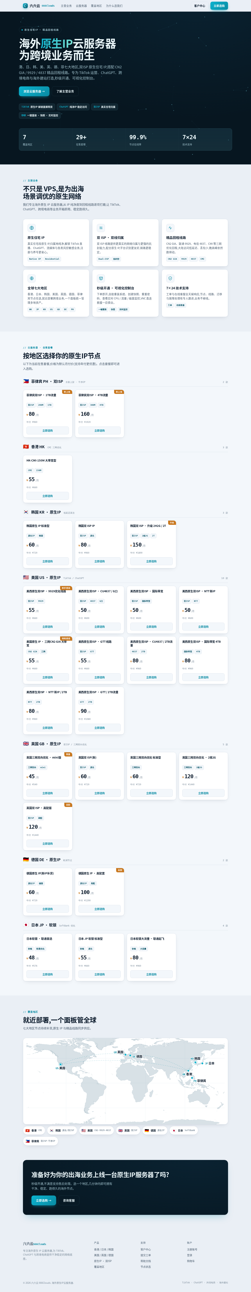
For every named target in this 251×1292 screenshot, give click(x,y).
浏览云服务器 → (34, 91)
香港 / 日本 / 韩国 (104, 1249)
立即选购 (219, 6)
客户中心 (199, 6)
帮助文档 (146, 1261)
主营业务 (66, 6)
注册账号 (192, 1249)
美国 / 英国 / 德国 (104, 1255)
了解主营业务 (65, 91)
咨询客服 (69, 1200)
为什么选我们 (114, 6)
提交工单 (146, 1255)
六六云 (42, 5)
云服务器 (81, 6)
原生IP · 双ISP (103, 1261)
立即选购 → (43, 1200)
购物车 (191, 1261)
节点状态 (146, 1266)
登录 (189, 1255)
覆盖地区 (96, 6)
